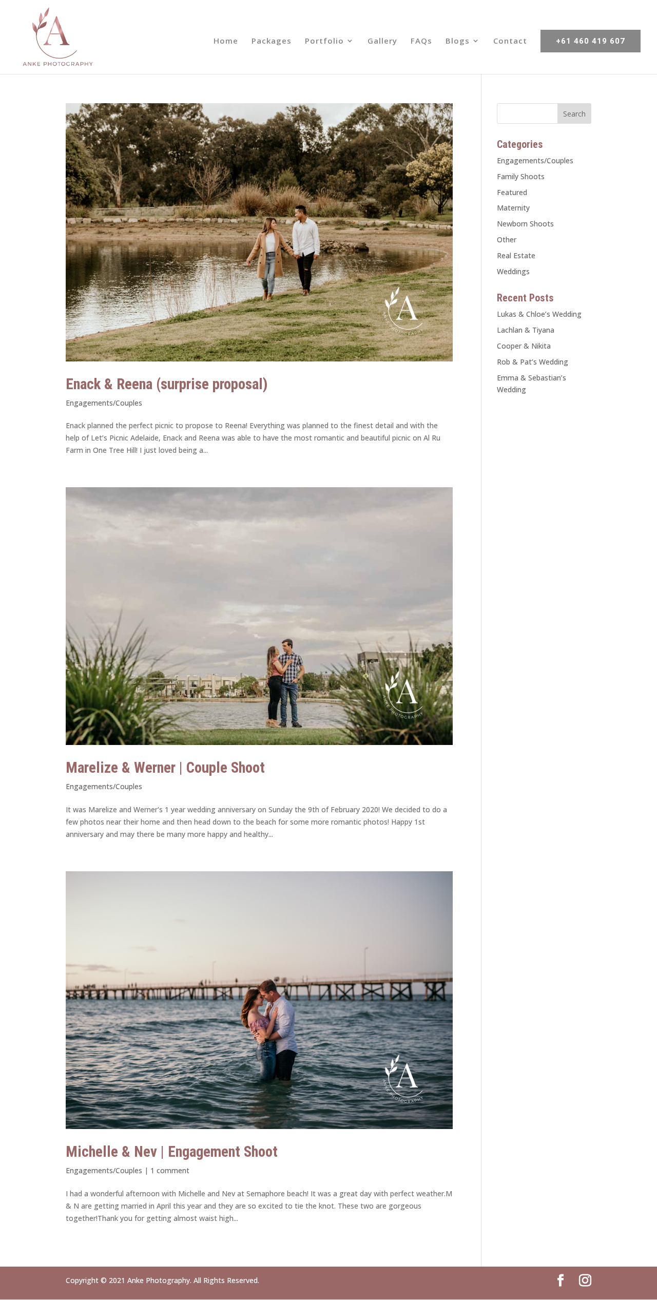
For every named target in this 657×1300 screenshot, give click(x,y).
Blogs (458, 41)
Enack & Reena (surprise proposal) (167, 384)
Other (506, 239)
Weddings (513, 271)
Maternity (513, 208)
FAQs (421, 41)
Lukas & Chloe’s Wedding (539, 314)
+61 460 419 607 (590, 41)
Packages (272, 41)
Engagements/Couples (104, 403)
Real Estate (516, 255)
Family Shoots (521, 176)
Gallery (382, 41)
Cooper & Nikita (524, 346)
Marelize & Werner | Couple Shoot (165, 767)
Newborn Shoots (525, 223)
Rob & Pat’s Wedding (532, 362)
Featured (512, 192)
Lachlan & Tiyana (525, 330)
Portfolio (324, 41)
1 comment (169, 1170)
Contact (510, 41)
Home (226, 41)
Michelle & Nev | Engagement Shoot (172, 1151)
